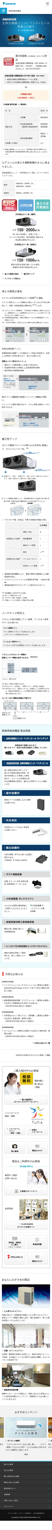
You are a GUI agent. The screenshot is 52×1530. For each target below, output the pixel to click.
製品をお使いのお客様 (11, 1482)
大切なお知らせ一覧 (42, 1043)
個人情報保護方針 (39, 1513)
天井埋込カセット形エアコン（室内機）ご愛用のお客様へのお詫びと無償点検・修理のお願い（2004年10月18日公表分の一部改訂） (27, 1018)
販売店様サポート (10, 1488)
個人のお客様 (8, 1464)
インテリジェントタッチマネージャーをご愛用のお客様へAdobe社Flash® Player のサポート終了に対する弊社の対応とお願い (27, 988)
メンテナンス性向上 (12, 279)
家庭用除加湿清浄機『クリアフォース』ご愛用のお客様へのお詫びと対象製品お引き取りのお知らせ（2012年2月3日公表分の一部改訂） (27, 1003)
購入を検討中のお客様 (11, 1476)
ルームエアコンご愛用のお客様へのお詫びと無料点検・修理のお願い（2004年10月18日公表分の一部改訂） (27, 1033)
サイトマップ (8, 1506)
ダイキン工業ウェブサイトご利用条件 (19, 1513)
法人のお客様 (8, 1470)
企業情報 (7, 1494)
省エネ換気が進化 (12, 274)
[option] (26, 30)
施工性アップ (29, 274)
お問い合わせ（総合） (11, 1500)
